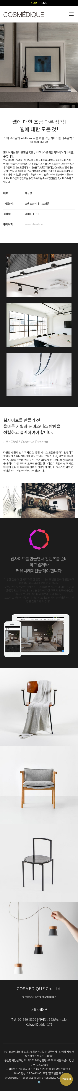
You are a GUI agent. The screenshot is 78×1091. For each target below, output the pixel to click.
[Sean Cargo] (39, 863)
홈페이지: (8, 224)
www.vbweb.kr (34, 224)
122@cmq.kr (58, 1020)
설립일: (7, 214)
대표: (6, 193)
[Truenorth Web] (39, 785)
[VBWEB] (23, 14)
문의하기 (66, 1079)
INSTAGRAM (41, 997)
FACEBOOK (28, 997)
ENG (44, 3)
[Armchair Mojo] (39, 707)
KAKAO (52, 997)
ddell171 (46, 1025)
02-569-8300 (27, 1020)
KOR (34, 3)
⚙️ (39, 1082)
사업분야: (8, 203)
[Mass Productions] (39, 941)
